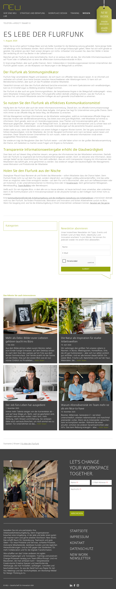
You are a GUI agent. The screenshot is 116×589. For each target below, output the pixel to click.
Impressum (79, 536)
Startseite (7, 443)
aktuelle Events (104, 29)
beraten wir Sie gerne (99, 203)
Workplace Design (57, 13)
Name (74, 482)
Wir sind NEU (10, 13)
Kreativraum (72, 183)
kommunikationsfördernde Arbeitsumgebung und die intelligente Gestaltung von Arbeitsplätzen (50, 198)
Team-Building (24, 186)
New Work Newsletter (80, 556)
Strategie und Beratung (32, 13)
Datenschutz (81, 548)
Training (74, 13)
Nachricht (76, 489)
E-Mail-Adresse (100, 482)
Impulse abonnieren (104, 22)
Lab (5, 16)
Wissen (86, 13)
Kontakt (77, 542)
